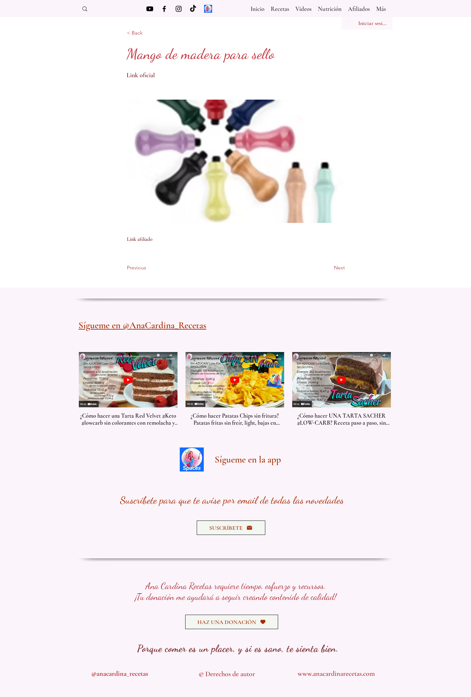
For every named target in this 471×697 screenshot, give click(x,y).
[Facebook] (164, 9)
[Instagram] (179, 9)
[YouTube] (150, 9)
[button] (303, 8)
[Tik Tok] (193, 9)
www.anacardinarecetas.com (336, 673)
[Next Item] (381, 379)
